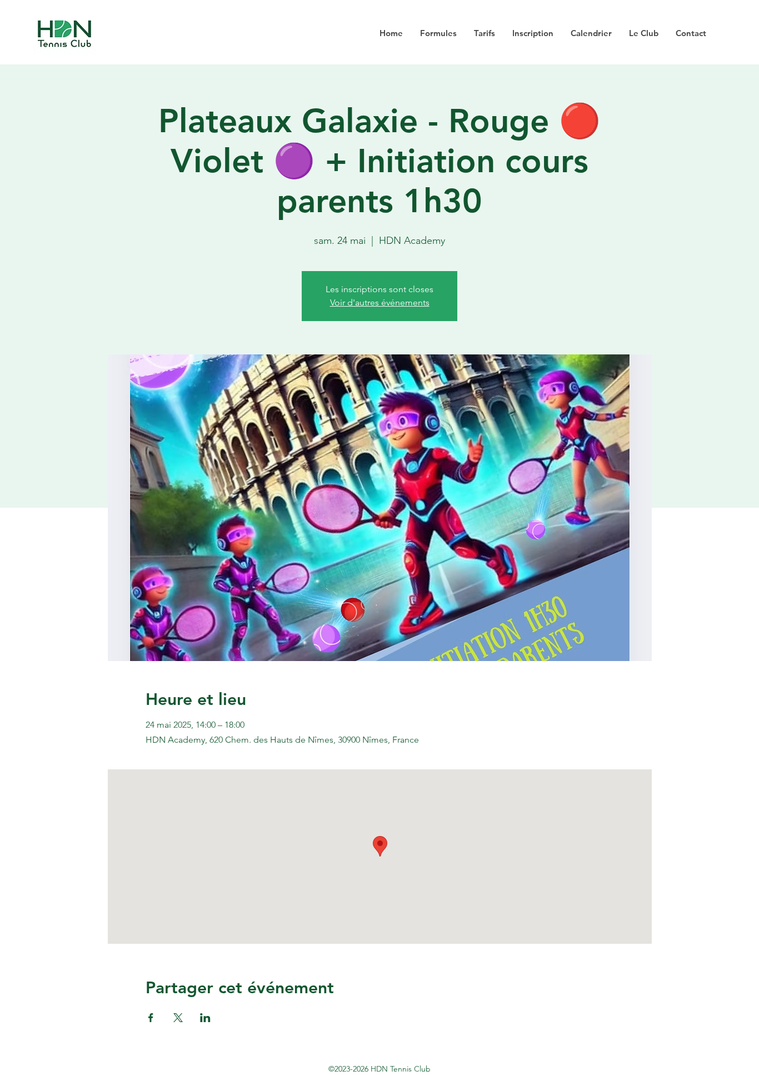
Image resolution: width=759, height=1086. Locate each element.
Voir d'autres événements (380, 302)
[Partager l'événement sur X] (178, 1017)
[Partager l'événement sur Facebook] (151, 1017)
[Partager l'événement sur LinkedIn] (205, 1017)
